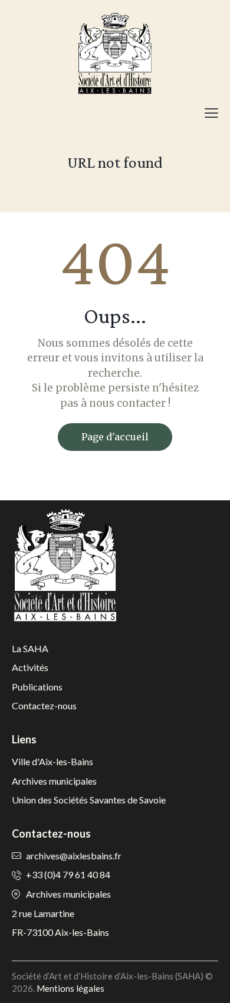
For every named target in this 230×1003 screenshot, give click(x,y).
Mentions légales (70, 988)
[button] (211, 112)
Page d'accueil (115, 437)
